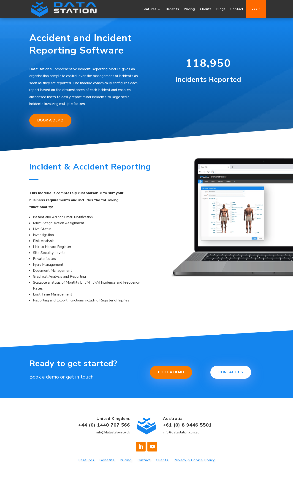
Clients (205, 9)
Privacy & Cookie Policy (194, 460)
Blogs (220, 9)
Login (256, 8)
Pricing (189, 9)
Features (149, 9)
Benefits (172, 9)
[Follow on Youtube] (152, 446)
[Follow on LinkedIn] (141, 446)
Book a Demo (50, 120)
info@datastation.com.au (181, 432)
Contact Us (230, 372)
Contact (236, 9)
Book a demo (171, 372)
